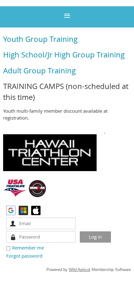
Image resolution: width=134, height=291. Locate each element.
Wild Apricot (79, 269)
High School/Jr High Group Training (64, 55)
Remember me (28, 247)
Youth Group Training (40, 39)
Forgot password (24, 256)
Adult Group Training (39, 71)
